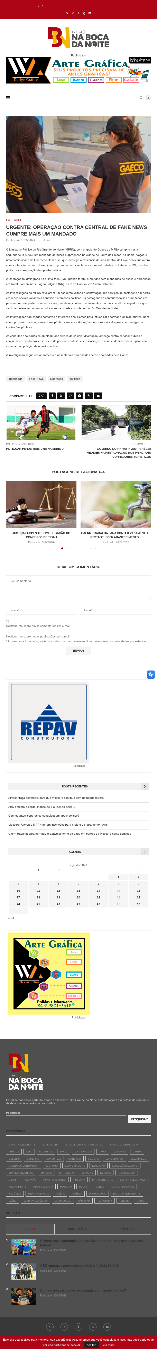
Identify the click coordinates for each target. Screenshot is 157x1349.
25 (38, 904)
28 (98, 904)
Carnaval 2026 (83, 1151)
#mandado (15, 378)
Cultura (93, 1159)
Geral (12, 1180)
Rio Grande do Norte (126, 1193)
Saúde (12, 1201)
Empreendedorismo (21, 1173)
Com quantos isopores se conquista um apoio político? (74, 6)
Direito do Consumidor (23, 1166)
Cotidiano (74, 1159)
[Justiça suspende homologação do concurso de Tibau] (41, 504)
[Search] (141, 98)
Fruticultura (126, 1173)
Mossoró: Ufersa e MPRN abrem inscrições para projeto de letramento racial (58, 824)
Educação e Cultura (125, 1166)
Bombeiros (46, 1151)
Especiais (87, 1173)
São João (84, 1201)
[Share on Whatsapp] (70, 395)
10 (18, 890)
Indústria (79, 1180)
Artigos (14, 1151)
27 (78, 904)
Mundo (100, 1186)
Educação (98, 1166)
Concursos (53, 1159)
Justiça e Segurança (133, 1180)
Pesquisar (13, 1112)
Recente (30, 1229)
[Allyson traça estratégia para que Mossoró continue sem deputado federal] (23, 1247)
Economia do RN (75, 1166)
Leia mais (108, 1344)
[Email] (90, 13)
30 (138, 904)
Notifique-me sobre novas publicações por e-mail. (38, 636)
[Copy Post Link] (89, 395)
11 (38, 890)
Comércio (33, 1159)
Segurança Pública (35, 1201)
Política (77, 1193)
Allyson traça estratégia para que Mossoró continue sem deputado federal (56, 797)
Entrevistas (66, 1173)
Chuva (103, 1151)
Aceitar (91, 1345)
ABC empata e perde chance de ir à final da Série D (41, 806)
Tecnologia (104, 1201)
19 (58, 897)
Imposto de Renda (54, 1180)
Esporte (105, 1173)
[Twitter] (83, 13)
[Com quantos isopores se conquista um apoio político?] (23, 1296)
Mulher (84, 1186)
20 (78, 897)
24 (18, 904)
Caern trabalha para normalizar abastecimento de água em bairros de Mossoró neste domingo (69, 833)
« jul (11, 918)
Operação (56, 378)
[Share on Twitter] (61, 395)
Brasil (64, 1151)
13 (78, 890)
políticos (75, 378)
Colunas (14, 1159)
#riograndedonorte (22, 1144)
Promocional (97, 1193)
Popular (127, 1229)
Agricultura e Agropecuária (83, 1144)
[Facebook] (78, 13)
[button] (38, 6)
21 (98, 897)
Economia (52, 1166)
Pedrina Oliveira (38, 1193)
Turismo (124, 1201)
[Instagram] (73, 13)
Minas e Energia (43, 1186)
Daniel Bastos (114, 1159)
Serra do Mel (63, 1201)
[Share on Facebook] (52, 395)
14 (98, 890)
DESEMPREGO (138, 1159)
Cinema (137, 1151)
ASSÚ (29, 1151)
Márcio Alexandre (122, 1186)
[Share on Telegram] (79, 395)
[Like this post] (42, 395)
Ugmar (141, 1201)
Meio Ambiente (17, 1186)
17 (18, 897)
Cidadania (120, 1151)
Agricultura (50, 1144)
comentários (78, 1229)
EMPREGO (46, 1173)
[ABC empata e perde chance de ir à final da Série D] (23, 1271)
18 (38, 897)
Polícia (60, 1193)
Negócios (15, 1193)
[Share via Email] (98, 395)
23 (138, 897)
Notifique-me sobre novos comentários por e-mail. (38, 625)
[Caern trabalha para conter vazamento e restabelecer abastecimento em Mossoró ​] (116, 504)
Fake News (36, 378)
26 (58, 904)
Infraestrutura (102, 1180)
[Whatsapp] (67, 13)
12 (58, 890)
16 (138, 890)
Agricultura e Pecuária (123, 1144)
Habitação (30, 1180)
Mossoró (66, 1186)
